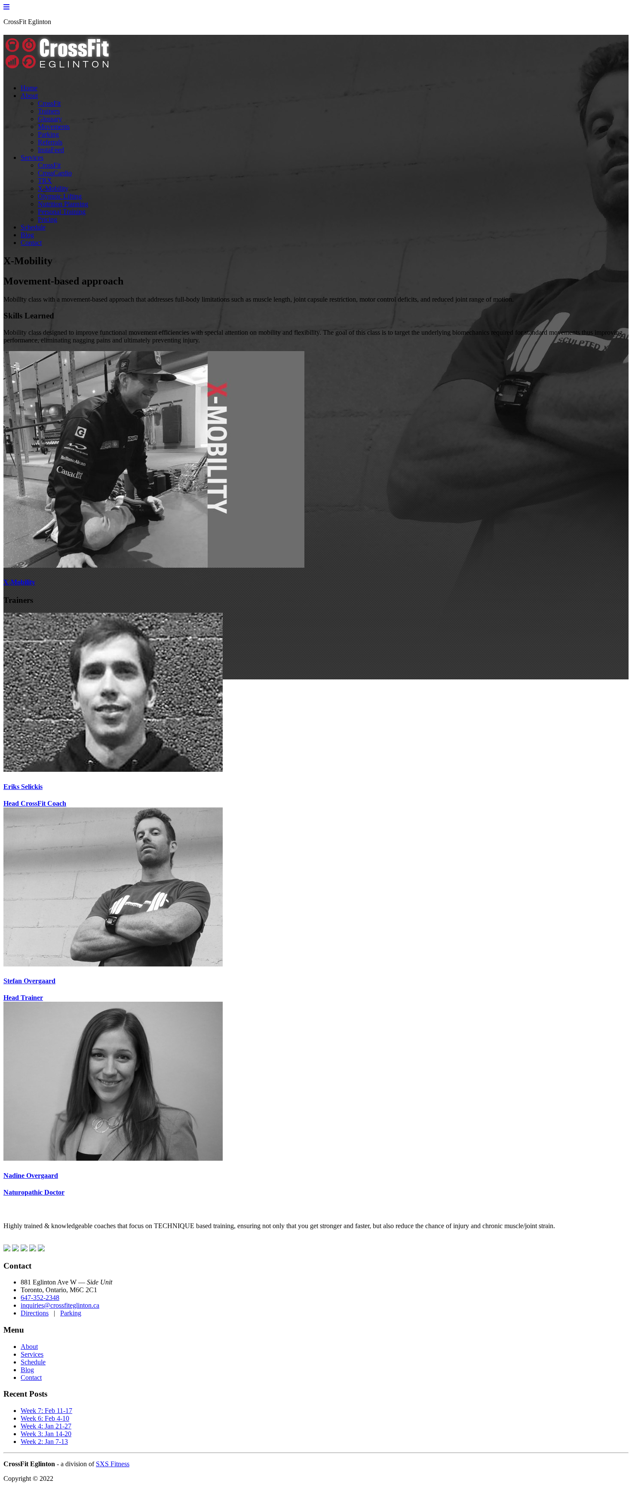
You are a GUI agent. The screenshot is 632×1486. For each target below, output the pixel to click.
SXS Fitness (112, 1464)
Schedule (33, 227)
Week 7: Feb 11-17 (46, 1410)
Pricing (47, 219)
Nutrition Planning (63, 204)
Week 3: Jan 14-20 (46, 1433)
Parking (48, 134)
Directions (35, 1313)
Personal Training (62, 211)
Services (32, 157)
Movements (54, 126)
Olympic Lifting (60, 196)
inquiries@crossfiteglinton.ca (60, 1305)
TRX (45, 180)
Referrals (50, 142)
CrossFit (49, 103)
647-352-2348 (40, 1297)
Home (29, 88)
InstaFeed (51, 149)
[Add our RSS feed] (32, 1249)
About (29, 95)
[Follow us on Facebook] (6, 1249)
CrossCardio (55, 173)
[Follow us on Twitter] (15, 1249)
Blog (27, 234)
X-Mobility (53, 188)
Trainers (49, 111)
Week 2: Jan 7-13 (44, 1441)
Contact (31, 242)
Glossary (50, 118)
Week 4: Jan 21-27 (46, 1426)
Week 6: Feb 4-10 (45, 1418)
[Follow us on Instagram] (24, 1249)
